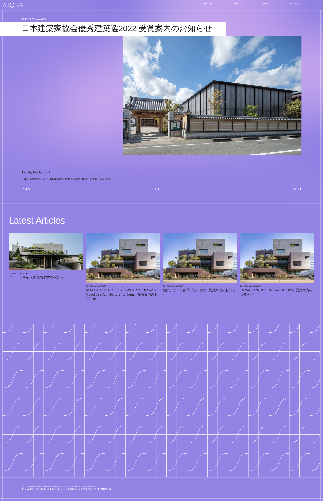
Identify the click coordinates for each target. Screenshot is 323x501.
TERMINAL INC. (104, 489)
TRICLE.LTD (60, 489)
